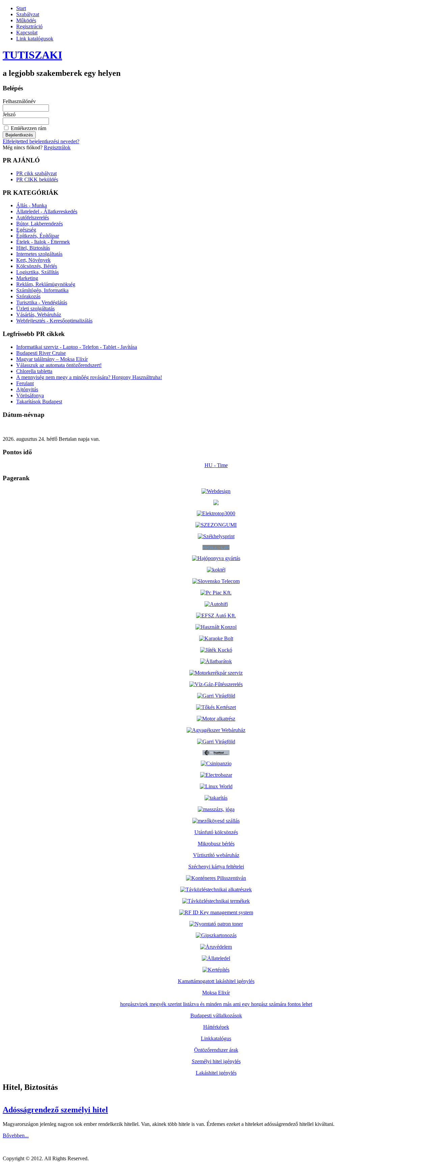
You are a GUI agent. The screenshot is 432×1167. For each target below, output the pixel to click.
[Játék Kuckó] (216, 650)
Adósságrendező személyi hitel (55, 1109)
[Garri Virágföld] (216, 696)
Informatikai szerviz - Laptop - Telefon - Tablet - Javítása (76, 347)
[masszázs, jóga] (216, 809)
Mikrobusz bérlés (216, 844)
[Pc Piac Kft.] (216, 592)
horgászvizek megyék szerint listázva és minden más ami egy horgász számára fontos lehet (216, 1004)
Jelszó (9, 114)
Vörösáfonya (30, 395)
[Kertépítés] (216, 970)
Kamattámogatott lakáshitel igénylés (216, 981)
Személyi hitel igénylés (216, 1061)
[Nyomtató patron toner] (216, 924)
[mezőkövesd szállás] (216, 821)
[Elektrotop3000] (216, 513)
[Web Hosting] (216, 753)
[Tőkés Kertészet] (216, 707)
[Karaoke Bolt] (216, 638)
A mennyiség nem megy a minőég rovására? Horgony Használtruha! (89, 377)
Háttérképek (216, 1027)
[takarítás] (216, 798)
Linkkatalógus (216, 1038)
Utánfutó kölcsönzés (216, 832)
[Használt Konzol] (216, 627)
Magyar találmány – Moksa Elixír (52, 359)
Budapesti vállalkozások (216, 1015)
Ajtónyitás (27, 389)
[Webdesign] (216, 491)
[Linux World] (216, 786)
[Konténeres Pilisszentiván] (216, 878)
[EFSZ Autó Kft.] (216, 615)
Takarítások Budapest (39, 401)
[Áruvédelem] (216, 947)
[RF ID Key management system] (216, 912)
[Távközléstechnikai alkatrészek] (216, 889)
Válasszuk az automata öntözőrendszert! (59, 365)
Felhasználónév (19, 101)
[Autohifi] (216, 604)
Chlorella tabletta (34, 371)
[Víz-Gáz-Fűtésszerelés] (216, 684)
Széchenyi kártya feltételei (216, 866)
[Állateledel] (216, 958)
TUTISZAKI (32, 55)
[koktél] (216, 570)
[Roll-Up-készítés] (216, 548)
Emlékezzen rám (28, 128)
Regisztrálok (57, 147)
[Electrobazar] (216, 775)
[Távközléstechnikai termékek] (216, 901)
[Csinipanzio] (216, 763)
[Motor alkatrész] (216, 718)
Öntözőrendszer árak (216, 1050)
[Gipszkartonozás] (216, 935)
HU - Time (216, 465)
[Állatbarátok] (216, 661)
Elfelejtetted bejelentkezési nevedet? (41, 141)
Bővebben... (16, 1135)
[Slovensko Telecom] (216, 581)
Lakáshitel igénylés (216, 1073)
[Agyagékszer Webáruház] (216, 730)
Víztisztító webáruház (216, 855)
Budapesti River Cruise (41, 353)
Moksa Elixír (216, 992)
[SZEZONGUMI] (216, 525)
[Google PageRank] (216, 503)
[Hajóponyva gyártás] (216, 558)
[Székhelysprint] (216, 536)
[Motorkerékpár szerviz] (216, 673)
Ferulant (25, 383)
